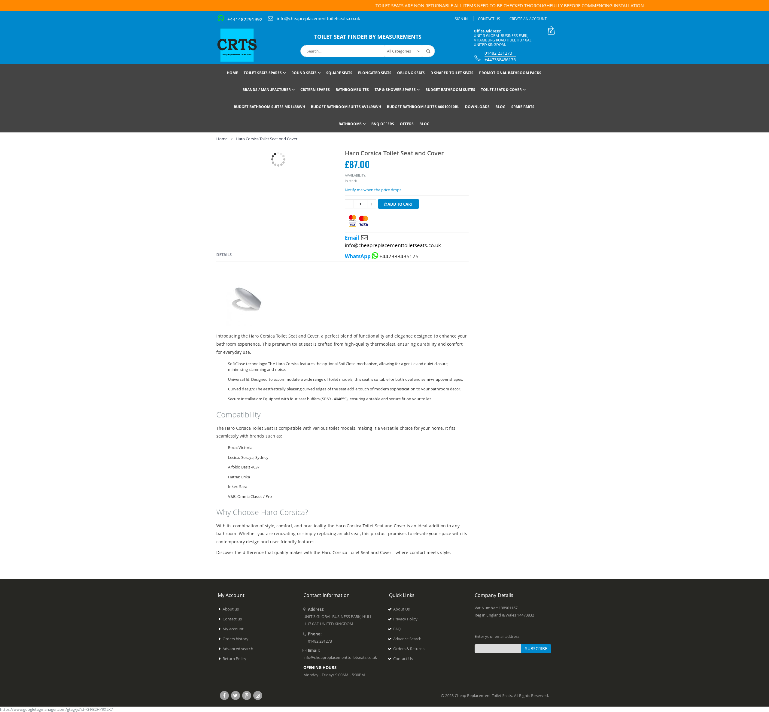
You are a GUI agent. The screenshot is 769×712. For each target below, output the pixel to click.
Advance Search (407, 638)
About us (231, 609)
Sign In (461, 18)
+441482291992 (245, 19)
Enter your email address (497, 636)
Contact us (232, 619)
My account (233, 629)
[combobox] (367, 51)
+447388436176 (500, 59)
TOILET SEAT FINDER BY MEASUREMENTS (367, 37)
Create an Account (528, 18)
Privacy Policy (405, 619)
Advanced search (238, 648)
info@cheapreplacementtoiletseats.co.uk (318, 18)
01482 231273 (498, 53)
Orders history (236, 638)
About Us (401, 609)
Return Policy (235, 658)
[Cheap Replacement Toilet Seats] (241, 45)
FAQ (397, 629)
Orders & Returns (408, 648)
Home (221, 138)
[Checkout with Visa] (358, 221)
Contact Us (489, 18)
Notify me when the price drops (373, 189)
